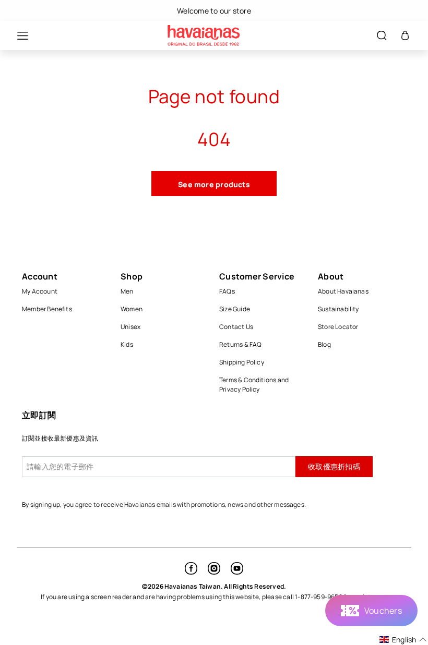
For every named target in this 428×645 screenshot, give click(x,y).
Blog (324, 344)
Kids (127, 344)
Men (127, 291)
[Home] (204, 35)
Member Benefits (47, 309)
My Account (39, 291)
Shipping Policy (241, 362)
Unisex (130, 326)
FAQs (227, 291)
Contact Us (236, 326)
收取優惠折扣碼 (334, 466)
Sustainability (338, 309)
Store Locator (338, 326)
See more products (214, 184)
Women (131, 309)
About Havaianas (343, 291)
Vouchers (383, 610)
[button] (17, 35)
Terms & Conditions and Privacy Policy (254, 384)
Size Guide (234, 309)
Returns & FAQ (240, 344)
